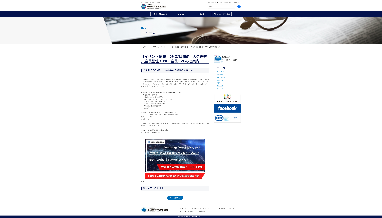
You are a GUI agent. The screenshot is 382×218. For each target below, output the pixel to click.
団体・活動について (200, 208)
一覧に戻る (176, 198)
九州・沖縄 (220, 88)
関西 (218, 83)
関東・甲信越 (221, 77)
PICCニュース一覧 (159, 47)
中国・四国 (220, 86)
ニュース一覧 (221, 72)
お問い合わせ (232, 208)
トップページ (212, 2)
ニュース (181, 14)
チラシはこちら (145, 181)
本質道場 (201, 14)
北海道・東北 (221, 74)
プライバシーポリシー (224, 2)
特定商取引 (237, 2)
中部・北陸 (220, 80)
